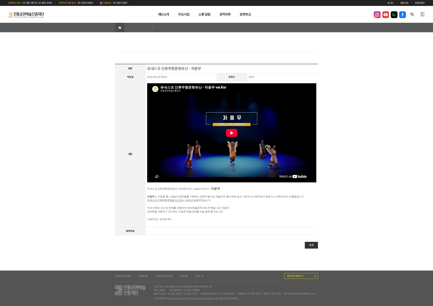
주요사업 (183, 14)
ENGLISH (420, 2)
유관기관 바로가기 (295, 276)
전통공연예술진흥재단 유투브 (385, 14)
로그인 (390, 3)
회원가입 (404, 3)
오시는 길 (199, 276)
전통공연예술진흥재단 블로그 (394, 14)
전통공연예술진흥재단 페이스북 (402, 14)
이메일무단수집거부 (164, 276)
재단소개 (163, 14)
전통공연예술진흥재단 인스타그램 (377, 14)
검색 (412, 14)
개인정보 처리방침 (123, 276)
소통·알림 (204, 14)
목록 (311, 245)
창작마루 (225, 14)
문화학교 (245, 14)
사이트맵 (184, 276)
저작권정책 (143, 276)
